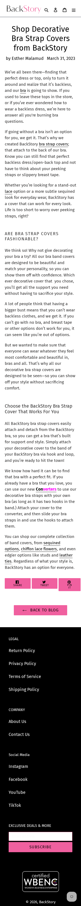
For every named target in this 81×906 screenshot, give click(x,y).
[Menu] (73, 9)
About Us (17, 721)
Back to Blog (44, 610)
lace (8, 191)
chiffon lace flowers (39, 548)
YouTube (17, 792)
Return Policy (22, 650)
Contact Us (19, 734)
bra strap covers (53, 144)
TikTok (15, 805)
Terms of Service (25, 676)
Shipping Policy (24, 689)
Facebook (18, 779)
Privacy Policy (22, 663)
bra (23, 90)
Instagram (18, 766)
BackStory (47, 902)
